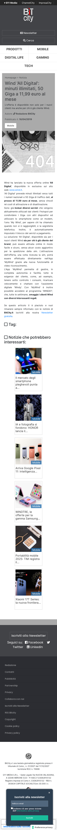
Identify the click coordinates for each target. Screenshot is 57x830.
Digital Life (14, 57)
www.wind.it (15, 189)
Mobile (10, 125)
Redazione (10, 665)
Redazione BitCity (25, 113)
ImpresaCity (45, 2)
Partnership (11, 685)
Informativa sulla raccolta (17, 826)
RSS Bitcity (10, 712)
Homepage (10, 77)
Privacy (9, 692)
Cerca (30, 40)
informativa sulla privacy (28, 811)
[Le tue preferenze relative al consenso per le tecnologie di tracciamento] (42, 827)
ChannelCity (28, 2)
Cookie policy (12, 726)
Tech (28, 66)
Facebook (35, 642)
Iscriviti (29, 818)
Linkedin (36, 647)
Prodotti (14, 49)
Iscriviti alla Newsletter (28, 635)
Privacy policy (12, 733)
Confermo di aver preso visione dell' (27, 810)
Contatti (9, 672)
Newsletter (30, 33)
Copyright (10, 719)
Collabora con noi (14, 699)
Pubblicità (10, 678)
